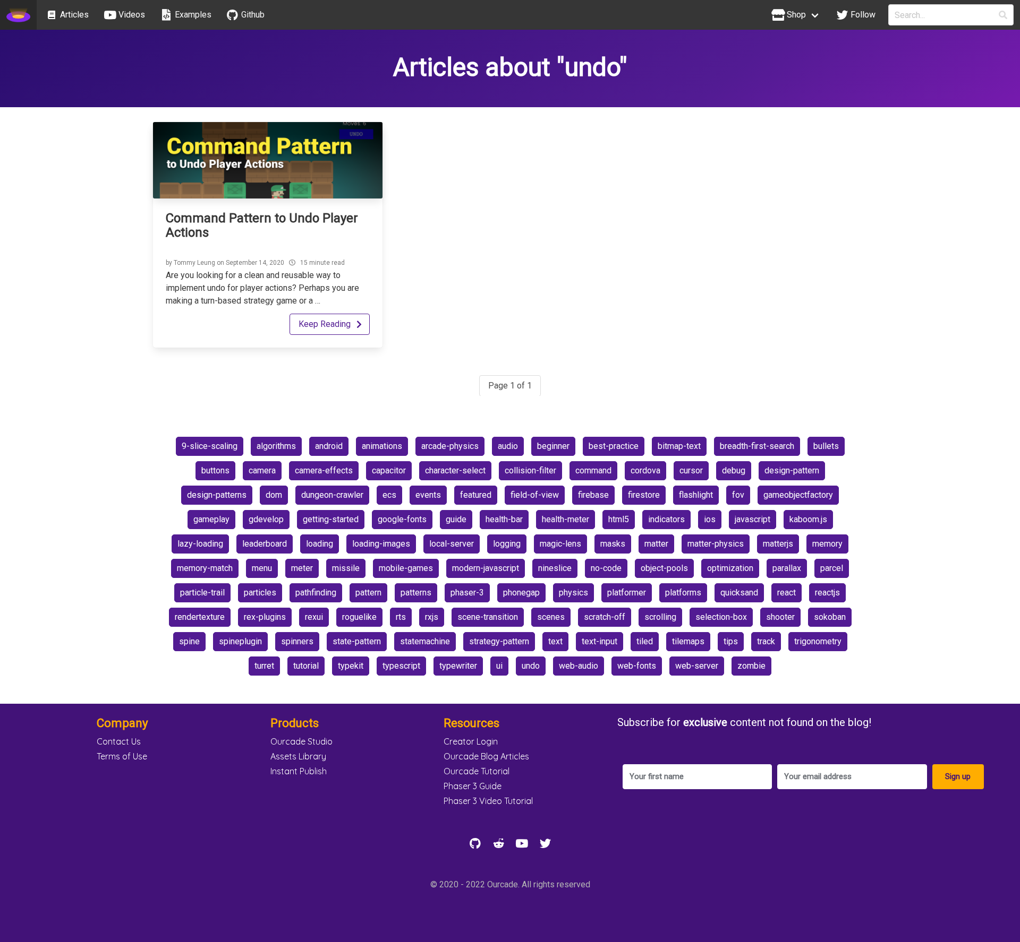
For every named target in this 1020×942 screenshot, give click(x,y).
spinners (297, 641)
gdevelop (266, 519)
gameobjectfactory (798, 495)
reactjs (827, 592)
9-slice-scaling (209, 446)
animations (382, 446)
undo (531, 666)
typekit (350, 666)
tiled (644, 641)
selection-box (721, 617)
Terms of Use (122, 756)
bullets (826, 446)
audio (508, 446)
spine (189, 641)
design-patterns (216, 495)
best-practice (614, 446)
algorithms (276, 446)
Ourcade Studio (301, 741)
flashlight (696, 495)
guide (456, 519)
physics (573, 592)
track (766, 641)
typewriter (458, 666)
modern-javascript (485, 568)
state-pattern (357, 641)
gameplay (211, 519)
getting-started (331, 519)
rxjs (431, 617)
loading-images (381, 544)
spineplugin (240, 641)
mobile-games (406, 568)
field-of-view (535, 495)
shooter (780, 617)
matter (656, 544)
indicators (666, 519)
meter (302, 568)
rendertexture (200, 617)
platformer (626, 592)
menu (262, 568)
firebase (593, 495)
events (428, 495)
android (329, 446)
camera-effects (324, 470)
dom (274, 495)
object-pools (664, 568)
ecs (389, 495)
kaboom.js (808, 519)
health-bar (504, 519)
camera (262, 470)
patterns (416, 592)
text (555, 641)
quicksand (739, 592)
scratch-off (604, 617)
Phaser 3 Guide (473, 786)
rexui (314, 617)
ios (710, 519)
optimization (730, 568)
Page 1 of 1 (510, 386)
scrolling (660, 617)
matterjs (778, 544)
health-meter (565, 519)
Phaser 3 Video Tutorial (488, 801)
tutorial (306, 666)
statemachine (425, 641)
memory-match (205, 568)
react (786, 592)
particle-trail (202, 592)
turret (264, 666)
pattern (368, 592)
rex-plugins (265, 617)
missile (346, 568)
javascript (752, 519)
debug (733, 470)
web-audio (578, 666)
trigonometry (818, 641)
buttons (215, 470)
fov (738, 495)
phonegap (521, 592)
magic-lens (560, 544)
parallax (786, 568)
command (593, 470)
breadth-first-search (757, 446)
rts (401, 617)
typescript (401, 666)
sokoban (830, 617)
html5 (618, 519)
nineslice (555, 568)
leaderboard (264, 544)
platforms (683, 592)
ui (499, 666)
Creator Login (471, 741)
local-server (451, 544)
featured (475, 495)
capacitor (389, 470)
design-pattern (791, 470)
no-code (606, 568)
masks (612, 544)
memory (827, 544)
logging (507, 544)
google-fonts (402, 519)
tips (731, 641)
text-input (599, 641)
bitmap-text (679, 446)
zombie (751, 666)
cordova (645, 470)
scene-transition (487, 617)
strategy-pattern (499, 641)
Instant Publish (298, 771)
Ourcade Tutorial (476, 771)
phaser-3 (467, 592)
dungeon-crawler (332, 495)
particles (260, 592)
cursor (691, 470)
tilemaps (688, 641)
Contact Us (119, 741)
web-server (696, 666)
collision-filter (530, 470)
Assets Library (298, 756)
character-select (455, 470)
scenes (551, 617)
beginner (553, 446)
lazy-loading (200, 544)
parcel (831, 568)
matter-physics (715, 544)
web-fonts (636, 666)
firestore (644, 495)
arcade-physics (450, 446)
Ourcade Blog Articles (486, 756)
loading (319, 544)
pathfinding (315, 592)
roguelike (359, 617)
